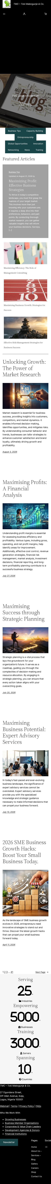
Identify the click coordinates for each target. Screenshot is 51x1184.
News (27, 150)
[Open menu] (4, 13)
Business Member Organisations (22, 1123)
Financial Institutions (16, 1133)
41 (12, 972)
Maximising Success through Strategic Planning (23, 612)
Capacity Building (34, 131)
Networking (13, 150)
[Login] (24, 14)
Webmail (4, 1106)
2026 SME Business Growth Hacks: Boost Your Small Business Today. (24, 851)
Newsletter (9, 1142)
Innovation (38, 143)
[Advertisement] (25, 47)
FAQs (38, 1106)
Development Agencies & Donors (22, 1130)
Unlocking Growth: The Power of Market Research (24, 368)
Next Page (42, 972)
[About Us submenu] (41, 1151)
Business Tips (14, 131)
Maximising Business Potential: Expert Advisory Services (24, 732)
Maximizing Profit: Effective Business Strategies (23, 185)
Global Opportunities (17, 143)
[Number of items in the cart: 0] (45, 14)
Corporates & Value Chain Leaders (23, 1126)
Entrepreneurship (26, 137)
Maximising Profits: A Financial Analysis (25, 488)
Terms (14, 1106)
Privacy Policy (26, 1106)
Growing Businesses (15, 1119)
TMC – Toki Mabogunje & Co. (28, 4)
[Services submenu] (40, 1155)
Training (39, 150)
